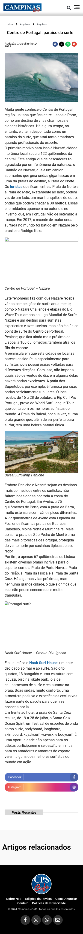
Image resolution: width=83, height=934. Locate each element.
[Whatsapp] (47, 920)
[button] (69, 7)
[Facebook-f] (25, 920)
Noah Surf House (43, 663)
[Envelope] (58, 920)
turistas (15, 186)
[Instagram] (36, 920)
